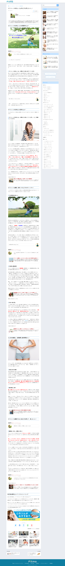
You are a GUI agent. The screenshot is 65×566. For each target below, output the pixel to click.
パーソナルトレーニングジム (50, 73)
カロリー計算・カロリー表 (48, 106)
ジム (45, 121)
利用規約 (51, 563)
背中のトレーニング (47, 162)
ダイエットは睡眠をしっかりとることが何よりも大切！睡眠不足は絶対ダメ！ (26, 258)
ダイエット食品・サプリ (48, 109)
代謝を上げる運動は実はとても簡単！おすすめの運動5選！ (23, 178)
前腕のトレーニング (47, 149)
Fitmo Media (27, 563)
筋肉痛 (45, 159)
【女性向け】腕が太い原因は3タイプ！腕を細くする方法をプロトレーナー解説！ (52, 41)
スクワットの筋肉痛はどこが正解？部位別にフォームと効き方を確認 (52, 12)
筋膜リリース (46, 95)
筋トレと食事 (46, 154)
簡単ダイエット (47, 112)
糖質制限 (26, 320)
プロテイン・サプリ (47, 146)
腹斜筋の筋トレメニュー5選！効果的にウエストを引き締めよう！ (52, 36)
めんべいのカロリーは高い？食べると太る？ (52, 44)
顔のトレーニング (47, 167)
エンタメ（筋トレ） (47, 142)
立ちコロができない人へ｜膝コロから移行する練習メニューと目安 (52, 24)
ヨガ (44, 126)
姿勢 (45, 94)
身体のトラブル (47, 100)
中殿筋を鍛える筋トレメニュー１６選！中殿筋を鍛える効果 (52, 49)
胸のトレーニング (47, 164)
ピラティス (45, 124)
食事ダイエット (47, 117)
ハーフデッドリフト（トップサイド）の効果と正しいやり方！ (52, 28)
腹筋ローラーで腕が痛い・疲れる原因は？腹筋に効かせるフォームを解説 (52, 20)
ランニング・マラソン (48, 135)
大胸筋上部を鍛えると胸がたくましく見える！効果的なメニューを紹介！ (52, 32)
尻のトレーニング (47, 152)
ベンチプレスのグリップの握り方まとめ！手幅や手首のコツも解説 (52, 16)
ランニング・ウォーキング (48, 132)
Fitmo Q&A (32, 563)
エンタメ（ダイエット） (48, 104)
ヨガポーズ (46, 128)
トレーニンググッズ (47, 144)
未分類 (44, 137)
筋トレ (45, 139)
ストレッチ (45, 90)
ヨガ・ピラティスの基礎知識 (49, 130)
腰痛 (45, 99)
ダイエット (45, 102)
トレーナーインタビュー (50, 77)
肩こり (45, 97)
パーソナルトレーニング (48, 119)
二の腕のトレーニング (48, 147)
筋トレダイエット (47, 157)
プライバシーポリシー (44, 563)
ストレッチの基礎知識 (48, 92)
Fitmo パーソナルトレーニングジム (18, 563)
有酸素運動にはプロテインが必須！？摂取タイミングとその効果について (25, 292)
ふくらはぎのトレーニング (48, 141)
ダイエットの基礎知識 (35, 528)
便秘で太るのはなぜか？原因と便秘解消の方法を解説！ (22, 410)
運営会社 (37, 563)
